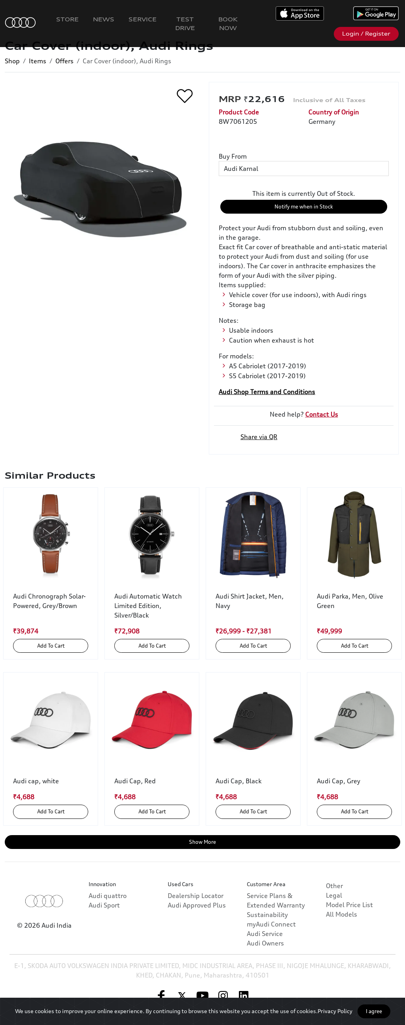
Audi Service (265, 934)
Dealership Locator (195, 896)
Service (143, 19)
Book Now (228, 23)
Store (67, 19)
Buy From (233, 156)
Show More (202, 842)
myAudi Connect (271, 924)
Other (334, 886)
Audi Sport (104, 905)
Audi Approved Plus (197, 905)
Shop (12, 61)
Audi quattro (108, 896)
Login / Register (366, 33)
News (103, 19)
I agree (374, 1011)
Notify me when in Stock (303, 206)
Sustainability (267, 915)
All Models (341, 914)
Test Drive (185, 23)
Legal (334, 895)
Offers (64, 61)
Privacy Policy (335, 1011)
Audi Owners (265, 943)
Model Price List (349, 905)
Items (37, 61)
